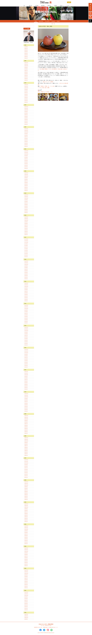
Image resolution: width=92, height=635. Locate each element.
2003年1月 (26, 565)
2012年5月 (26, 360)
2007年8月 (26, 466)
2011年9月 (26, 376)
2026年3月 (26, 54)
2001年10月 (26, 595)
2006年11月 (26, 483)
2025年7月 (26, 70)
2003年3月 (26, 562)
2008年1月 (26, 455)
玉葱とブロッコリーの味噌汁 (48, 81)
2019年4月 (26, 207)
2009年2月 (26, 431)
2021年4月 (26, 163)
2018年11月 (26, 218)
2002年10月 (26, 573)
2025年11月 (26, 64)
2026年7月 (26, 48)
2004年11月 (26, 527)
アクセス (67, 5)
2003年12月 (26, 548)
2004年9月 (26, 530)
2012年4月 (26, 362)
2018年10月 (26, 220)
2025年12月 (26, 62)
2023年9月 (26, 111)
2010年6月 (26, 403)
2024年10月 (26, 87)
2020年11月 (26, 174)
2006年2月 (26, 497)
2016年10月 (26, 264)
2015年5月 (26, 294)
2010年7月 (26, 401)
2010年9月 (26, 398)
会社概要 (55, 5)
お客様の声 (49, 5)
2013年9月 (26, 332)
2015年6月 (26, 292)
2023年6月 (26, 116)
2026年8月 (26, 46)
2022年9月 (26, 133)
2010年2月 (26, 409)
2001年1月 (26, 609)
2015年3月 (26, 297)
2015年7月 (26, 291)
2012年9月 (26, 354)
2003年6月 (26, 557)
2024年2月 (26, 100)
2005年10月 (26, 507)
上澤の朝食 (36, 5)
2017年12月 (26, 239)
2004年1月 (26, 543)
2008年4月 (26, 450)
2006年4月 (26, 494)
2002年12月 (26, 570)
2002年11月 (26, 571)
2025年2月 (26, 78)
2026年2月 (26, 56)
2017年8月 (26, 245)
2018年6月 (26, 226)
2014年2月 (26, 321)
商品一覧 (30, 5)
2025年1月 (26, 80)
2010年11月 (26, 395)
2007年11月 (26, 461)
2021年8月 (26, 157)
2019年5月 (26, 206)
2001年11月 (26, 593)
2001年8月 (26, 598)
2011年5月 (26, 382)
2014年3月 (26, 319)
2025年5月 (26, 73)
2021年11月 (26, 152)
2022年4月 (26, 141)
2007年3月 (26, 474)
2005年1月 (26, 521)
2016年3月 (26, 275)
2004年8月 (26, 532)
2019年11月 (26, 196)
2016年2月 (26, 277)
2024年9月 (26, 89)
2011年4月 (26, 384)
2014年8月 (26, 311)
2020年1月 (26, 190)
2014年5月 (26, 316)
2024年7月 (26, 92)
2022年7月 (26, 136)
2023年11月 (26, 108)
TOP (24, 5)
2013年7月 (26, 335)
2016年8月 (26, 267)
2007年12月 (26, 459)
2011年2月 (26, 387)
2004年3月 (26, 540)
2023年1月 (26, 124)
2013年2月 (26, 343)
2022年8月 (26, 135)
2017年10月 (26, 242)
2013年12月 (26, 327)
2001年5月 (26, 603)
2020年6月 (26, 182)
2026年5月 (26, 51)
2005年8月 (26, 510)
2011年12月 (26, 371)
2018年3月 (26, 231)
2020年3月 (26, 187)
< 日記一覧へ (53, 23)
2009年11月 (26, 417)
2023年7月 (26, 114)
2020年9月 (26, 177)
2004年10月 (26, 529)
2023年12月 (26, 106)
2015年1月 (26, 300)
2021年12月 (26, 150)
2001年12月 (26, 592)
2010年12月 (26, 393)
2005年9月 (26, 508)
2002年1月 (26, 587)
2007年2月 (26, 475)
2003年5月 (26, 559)
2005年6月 (26, 513)
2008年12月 (26, 437)
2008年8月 (26, 444)
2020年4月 (26, 185)
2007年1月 (26, 477)
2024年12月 (26, 84)
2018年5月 (26, 228)
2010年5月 (26, 404)
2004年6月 (26, 535)
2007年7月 (26, 467)
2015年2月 (26, 299)
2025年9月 (26, 67)
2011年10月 (26, 374)
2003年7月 (26, 556)
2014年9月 (26, 310)
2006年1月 (26, 499)
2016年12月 (26, 261)
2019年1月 (26, 212)
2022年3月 (26, 143)
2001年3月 (26, 606)
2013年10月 (26, 330)
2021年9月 (26, 155)
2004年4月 (26, 538)
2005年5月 (26, 515)
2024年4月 (26, 97)
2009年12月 (26, 415)
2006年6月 (26, 491)
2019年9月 (26, 199)
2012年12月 (26, 349)
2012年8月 (26, 355)
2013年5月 (26, 338)
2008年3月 (26, 452)
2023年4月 (26, 119)
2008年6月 (26, 447)
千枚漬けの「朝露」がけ (44, 86)
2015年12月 (26, 283)
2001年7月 (26, 600)
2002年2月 (26, 586)
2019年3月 (26, 209)
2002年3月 (26, 584)
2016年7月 (26, 269)
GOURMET (53, 21)
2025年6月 (26, 72)
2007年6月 (26, 469)
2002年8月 (26, 576)
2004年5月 (26, 537)
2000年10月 (26, 617)
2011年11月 (26, 373)
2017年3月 (26, 253)
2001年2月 (26, 608)
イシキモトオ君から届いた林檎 (43, 87)
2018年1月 (26, 234)
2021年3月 (26, 165)
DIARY (36, 21)
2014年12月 (26, 305)
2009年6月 (26, 425)
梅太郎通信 (43, 5)
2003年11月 (26, 549)
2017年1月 (26, 256)
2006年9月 (26, 486)
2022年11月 (26, 130)
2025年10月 (26, 65)
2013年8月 (26, 333)
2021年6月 (26, 160)
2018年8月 (26, 223)
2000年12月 (26, 614)
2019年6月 (26, 204)
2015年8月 (26, 289)
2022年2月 (26, 144)
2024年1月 (26, 102)
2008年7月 (26, 445)
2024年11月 (26, 86)
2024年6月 (26, 94)
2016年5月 (26, 272)
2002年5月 (26, 581)
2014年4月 (26, 318)
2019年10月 (26, 198)
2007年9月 (26, 464)
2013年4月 (26, 340)
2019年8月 (26, 201)
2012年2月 (26, 365)
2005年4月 (26, 516)
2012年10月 (26, 352)
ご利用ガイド (62, 5)
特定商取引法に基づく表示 (38, 627)
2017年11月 (26, 240)
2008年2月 (26, 453)
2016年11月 (26, 262)
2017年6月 (26, 248)
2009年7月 (26, 423)
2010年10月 (26, 396)
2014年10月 (26, 308)
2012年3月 (26, 363)
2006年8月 (26, 488)
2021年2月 (26, 166)
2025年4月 (26, 75)
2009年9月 (26, 420)
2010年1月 (26, 411)
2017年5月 (26, 250)
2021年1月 (26, 168)
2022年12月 (26, 128)
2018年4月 (26, 229)
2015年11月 (26, 284)
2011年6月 (26, 381)
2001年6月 (26, 601)
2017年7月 (26, 247)
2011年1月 (26, 389)
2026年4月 (26, 53)
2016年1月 (26, 278)
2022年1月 (26, 146)
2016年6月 (26, 270)
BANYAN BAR (41, 21)
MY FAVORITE (47, 21)
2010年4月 (26, 406)
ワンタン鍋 (52, 86)
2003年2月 (26, 564)
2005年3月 (26, 518)
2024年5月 (26, 95)
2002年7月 (26, 578)
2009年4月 (26, 428)
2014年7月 (26, 313)
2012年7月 (26, 357)
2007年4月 (26, 472)
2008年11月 (26, 439)
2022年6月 (26, 138)
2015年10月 (26, 286)
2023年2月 (26, 122)
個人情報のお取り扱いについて (53, 627)
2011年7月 (26, 379)
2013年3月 (26, 341)
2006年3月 (26, 496)
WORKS (58, 21)
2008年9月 (26, 442)
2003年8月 (26, 554)
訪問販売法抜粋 (45, 627)
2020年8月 (26, 179)
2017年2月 (26, 255)
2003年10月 (26, 551)
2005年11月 (26, 505)
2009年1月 (26, 433)
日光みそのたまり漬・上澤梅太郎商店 (46, 624)
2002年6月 (26, 579)
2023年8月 (26, 113)
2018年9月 (26, 221)
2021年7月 (26, 158)
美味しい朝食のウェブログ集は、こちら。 (45, 91)
